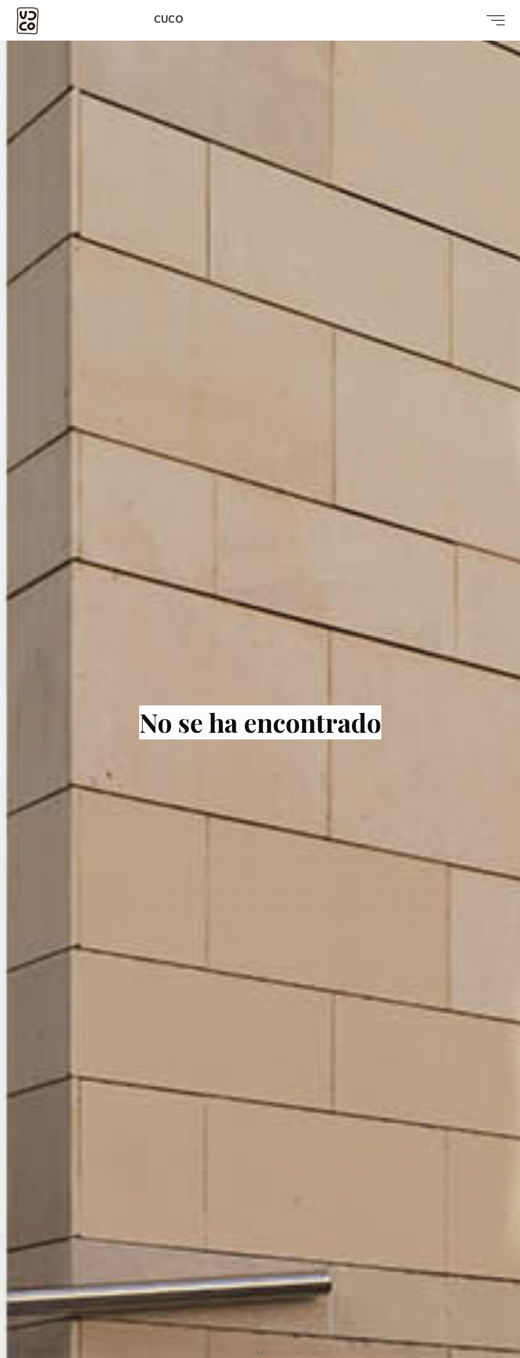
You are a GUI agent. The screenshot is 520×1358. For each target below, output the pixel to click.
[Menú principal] (495, 20)
